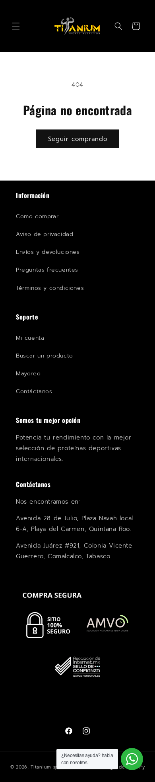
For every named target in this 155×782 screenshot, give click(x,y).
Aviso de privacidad (44, 234)
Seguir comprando (77, 139)
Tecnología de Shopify (118, 767)
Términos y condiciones (50, 288)
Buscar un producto (44, 356)
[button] (16, 26)
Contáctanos (34, 391)
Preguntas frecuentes (47, 270)
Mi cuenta (30, 338)
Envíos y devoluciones (48, 252)
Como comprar (37, 216)
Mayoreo (28, 373)
